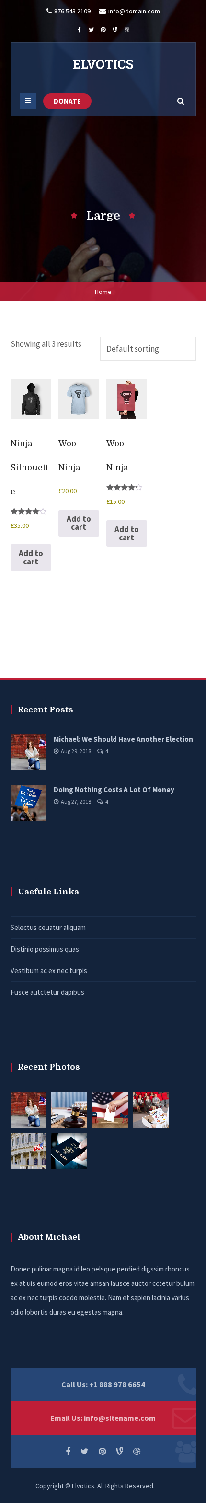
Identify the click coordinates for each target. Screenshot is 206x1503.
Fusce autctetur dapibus (47, 992)
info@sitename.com (120, 1418)
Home (103, 291)
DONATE (67, 101)
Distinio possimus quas (45, 948)
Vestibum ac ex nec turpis (49, 970)
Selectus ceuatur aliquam (48, 927)
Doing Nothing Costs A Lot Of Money (114, 789)
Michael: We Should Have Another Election (123, 739)
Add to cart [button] (31, 557)
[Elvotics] (103, 64)
